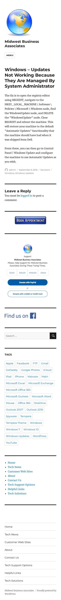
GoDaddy (12, 370)
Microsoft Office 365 (18, 389)
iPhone (19, 376)
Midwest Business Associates (22, 43)
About (11, 475)
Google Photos (30, 370)
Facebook (23, 363)
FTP (35, 363)
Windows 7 (13, 429)
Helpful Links (16, 489)
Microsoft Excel (15, 383)
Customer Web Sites (20, 471)
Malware (33, 376)
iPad (8, 376)
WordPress (39, 436)
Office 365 (24, 403)
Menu (9, 55)
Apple (9, 363)
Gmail (44, 363)
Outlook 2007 (14, 409)
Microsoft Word (41, 396)
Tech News (14, 467)
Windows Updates (24, 173)
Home (11, 462)
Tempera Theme (16, 422)
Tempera (25, 416)
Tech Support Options (21, 484)
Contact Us (14, 480)
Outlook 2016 (35, 409)
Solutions (45, 170)
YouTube (11, 442)
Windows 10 (31, 429)
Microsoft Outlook (17, 396)
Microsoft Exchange (40, 383)
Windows (9, 173)
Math (45, 376)
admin (12, 170)
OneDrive (40, 403)
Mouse (10, 403)
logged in (26, 195)
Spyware (11, 416)
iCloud (47, 370)
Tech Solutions (17, 493)
